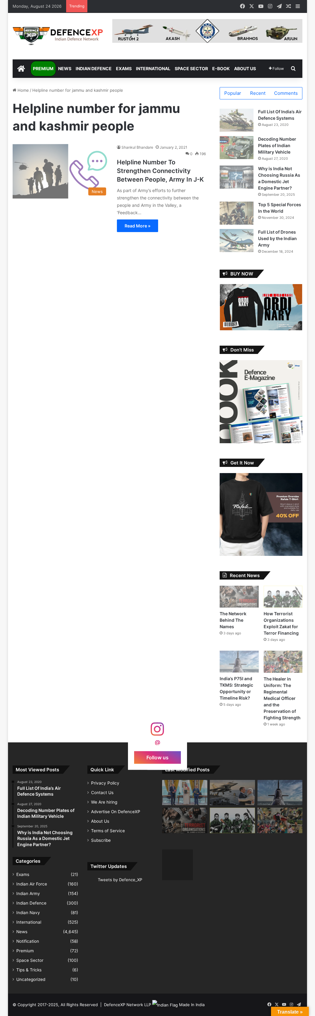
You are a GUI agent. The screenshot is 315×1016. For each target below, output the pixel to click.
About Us (245, 68)
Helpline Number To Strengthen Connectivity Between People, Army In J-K (160, 171)
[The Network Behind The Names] (239, 597)
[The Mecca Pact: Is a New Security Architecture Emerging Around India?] (184, 792)
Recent (257, 93)
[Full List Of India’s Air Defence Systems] (236, 120)
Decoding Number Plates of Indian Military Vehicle (277, 145)
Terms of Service (108, 830)
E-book (221, 68)
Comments (286, 93)
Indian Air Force (31, 883)
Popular (232, 93)
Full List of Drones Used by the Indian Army (277, 238)
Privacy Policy (105, 783)
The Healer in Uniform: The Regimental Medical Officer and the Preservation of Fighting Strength (282, 698)
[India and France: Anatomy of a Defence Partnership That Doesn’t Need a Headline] (232, 792)
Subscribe (101, 840)
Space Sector (191, 68)
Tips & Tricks (29, 969)
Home (22, 90)
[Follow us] (157, 732)
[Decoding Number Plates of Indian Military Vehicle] (236, 147)
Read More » (137, 225)
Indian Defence (94, 68)
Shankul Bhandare (137, 147)
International (153, 68)
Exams (124, 68)
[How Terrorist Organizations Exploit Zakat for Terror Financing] (283, 597)
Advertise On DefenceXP (115, 811)
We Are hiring (104, 802)
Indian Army (28, 893)
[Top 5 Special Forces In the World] (236, 213)
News (64, 68)
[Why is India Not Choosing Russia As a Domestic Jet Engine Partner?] (236, 177)
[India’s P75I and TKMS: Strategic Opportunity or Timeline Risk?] (239, 662)
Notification (27, 941)
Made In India (192, 1004)
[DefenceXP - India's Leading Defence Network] (58, 36)
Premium (43, 68)
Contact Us (102, 792)
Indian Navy (28, 912)
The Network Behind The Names (233, 620)
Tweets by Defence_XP (120, 879)
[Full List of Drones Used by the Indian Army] (236, 240)
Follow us (157, 757)
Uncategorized (30, 979)
